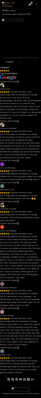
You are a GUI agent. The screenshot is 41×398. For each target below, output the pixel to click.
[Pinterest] (24, 379)
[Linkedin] (16, 379)
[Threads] (28, 379)
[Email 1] (32, 379)
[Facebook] (8, 379)
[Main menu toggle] (36, 4)
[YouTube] (20, 379)
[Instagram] (12, 379)
